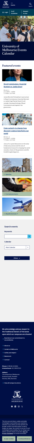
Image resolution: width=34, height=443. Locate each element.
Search (30, 6)
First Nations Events (11, 194)
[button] (17, 247)
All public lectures (10, 214)
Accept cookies (9, 439)
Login (5, 12)
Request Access (25, 12)
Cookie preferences (24, 439)
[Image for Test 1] (17, 75)
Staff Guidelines (14, 12)
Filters (16, 258)
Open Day (8, 174)
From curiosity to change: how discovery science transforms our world (16, 131)
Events (13, 5)
